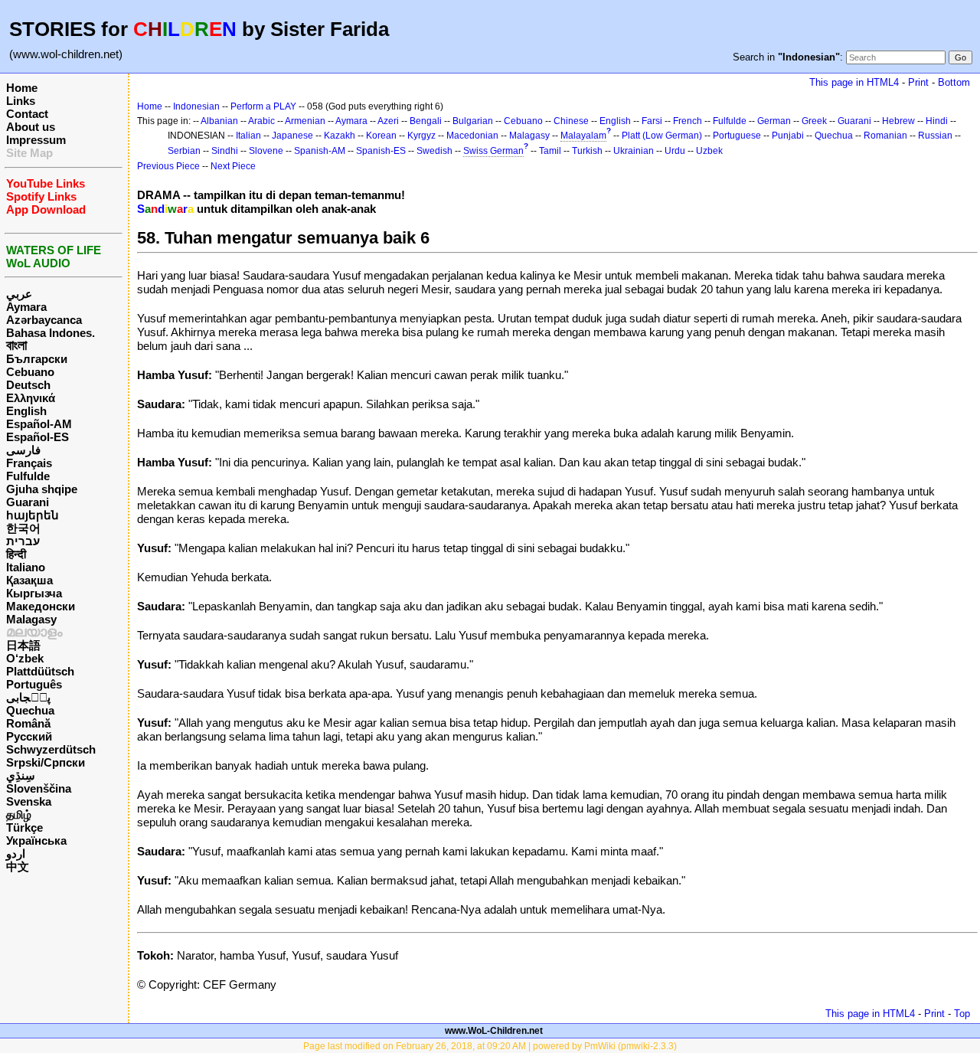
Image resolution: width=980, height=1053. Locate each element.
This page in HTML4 (854, 82)
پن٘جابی (28, 697)
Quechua (30, 710)
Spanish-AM (319, 151)
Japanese (292, 135)
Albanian (219, 121)
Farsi (652, 121)
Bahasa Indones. (50, 332)
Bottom (954, 82)
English (26, 410)
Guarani (27, 502)
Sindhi (224, 151)
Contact (27, 113)
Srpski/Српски (45, 762)
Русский (29, 736)
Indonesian (196, 106)
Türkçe (24, 827)
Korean (381, 135)
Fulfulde (28, 475)
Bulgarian (472, 121)
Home (22, 87)
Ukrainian (633, 151)
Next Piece (233, 166)
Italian (248, 135)
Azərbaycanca (44, 319)
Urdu (675, 151)
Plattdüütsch (40, 671)
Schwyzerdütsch (51, 749)
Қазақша (29, 580)
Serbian (184, 151)
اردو (15, 853)
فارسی (23, 449)
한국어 (23, 528)
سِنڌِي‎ (20, 775)
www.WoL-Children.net (494, 1030)
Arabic (261, 121)
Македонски (40, 606)
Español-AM (39, 423)
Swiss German (493, 151)
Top (962, 1013)
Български (36, 358)
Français (29, 462)
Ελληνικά (30, 397)
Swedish (434, 151)
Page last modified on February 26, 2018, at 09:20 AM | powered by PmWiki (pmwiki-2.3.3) (490, 1046)
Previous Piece (168, 166)
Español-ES (37, 436)
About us (30, 126)
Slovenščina (38, 788)
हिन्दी (16, 554)
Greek (814, 121)
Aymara (26, 306)
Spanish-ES (381, 151)
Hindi (937, 121)
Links (20, 100)
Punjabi (788, 135)
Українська (36, 840)
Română (28, 723)
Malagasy (31, 619)
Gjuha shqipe (41, 488)
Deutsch (28, 384)
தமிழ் (18, 814)
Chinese (571, 121)
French (687, 121)
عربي (19, 293)
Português (34, 684)
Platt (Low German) (662, 135)
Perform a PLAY (263, 106)
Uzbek (709, 151)
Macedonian (472, 135)
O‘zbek (25, 658)
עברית (23, 541)
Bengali (426, 121)
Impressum (36, 139)
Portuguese (737, 135)
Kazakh (339, 135)
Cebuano (30, 371)
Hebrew (898, 121)
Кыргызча (34, 593)
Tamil (550, 151)
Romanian (885, 135)
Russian (935, 135)
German (774, 121)
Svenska (28, 801)
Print (918, 82)
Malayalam (583, 135)
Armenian (305, 121)
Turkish (587, 151)
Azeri (388, 121)
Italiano (25, 567)
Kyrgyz (421, 135)
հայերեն (32, 515)
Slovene (266, 151)
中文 (17, 866)
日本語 (23, 645)
